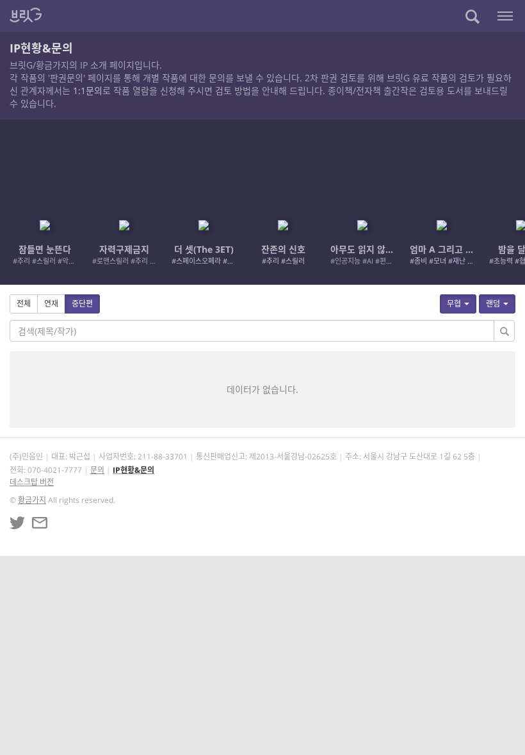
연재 (51, 303)
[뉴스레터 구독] (39, 522)
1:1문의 (87, 90)
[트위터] (17, 522)
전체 (24, 303)
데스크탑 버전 (32, 482)
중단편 (82, 303)
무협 (454, 303)
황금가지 (32, 500)
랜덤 (493, 303)
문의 (97, 470)
